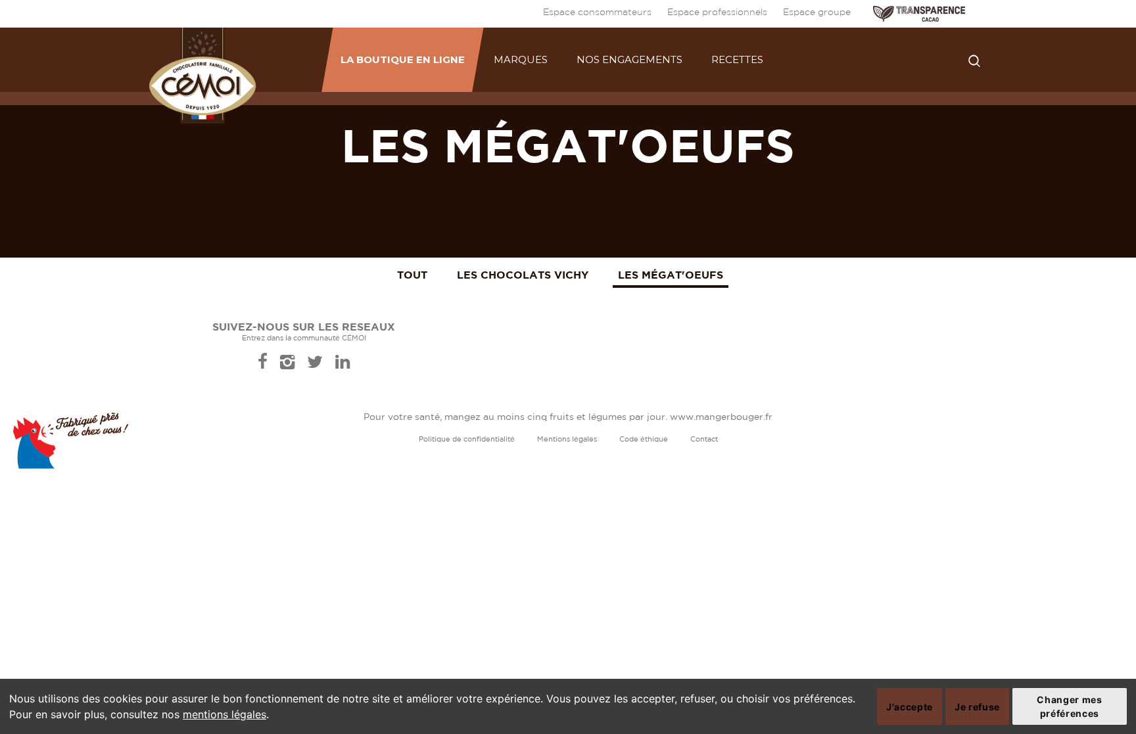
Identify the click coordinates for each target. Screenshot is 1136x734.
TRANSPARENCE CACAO (919, 14)
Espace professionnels (717, 12)
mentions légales (224, 714)
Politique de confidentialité (467, 439)
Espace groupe (817, 12)
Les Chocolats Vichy (522, 275)
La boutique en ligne (403, 59)
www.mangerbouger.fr (721, 417)
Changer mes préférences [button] (1069, 706)
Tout (412, 275)
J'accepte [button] (909, 706)
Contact (704, 439)
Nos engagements (629, 59)
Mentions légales (567, 439)
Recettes (737, 59)
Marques (521, 59)
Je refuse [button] (977, 706)
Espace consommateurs (597, 12)
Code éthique (643, 439)
